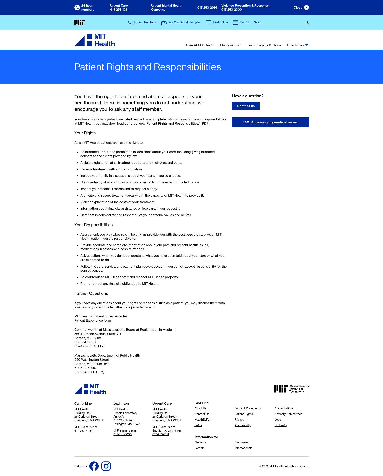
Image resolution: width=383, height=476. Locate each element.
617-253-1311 (119, 9)
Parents (199, 448)
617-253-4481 (83, 430)
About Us (200, 408)
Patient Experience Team (111, 316)
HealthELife (201, 419)
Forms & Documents (248, 408)
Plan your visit (230, 45)
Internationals (243, 448)
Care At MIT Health (200, 45)
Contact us (246, 106)
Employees (242, 442)
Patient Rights (244, 414)
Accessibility (243, 425)
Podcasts (281, 425)
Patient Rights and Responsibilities (172, 123)
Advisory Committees (288, 414)
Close (298, 7)
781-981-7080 (122, 434)
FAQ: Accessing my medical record (270, 122)
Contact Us (201, 414)
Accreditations (284, 408)
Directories (295, 45)
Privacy (239, 419)
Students (200, 442)
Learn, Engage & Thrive (264, 45)
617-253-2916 (207, 7)
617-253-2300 (231, 9)
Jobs (278, 419)
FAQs (198, 425)
